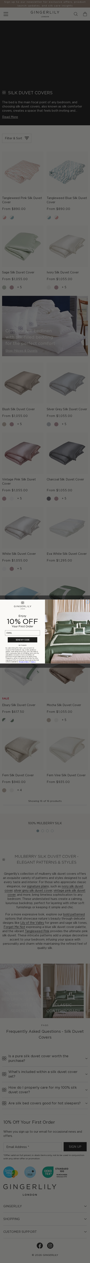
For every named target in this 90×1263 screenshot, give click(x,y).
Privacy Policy (24, 662)
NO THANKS (23, 645)
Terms (33, 662)
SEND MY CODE (23, 640)
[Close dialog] (87, 601)
